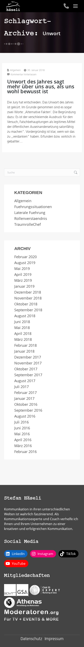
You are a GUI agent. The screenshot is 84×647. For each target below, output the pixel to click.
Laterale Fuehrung (29, 212)
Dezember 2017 (27, 357)
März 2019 (23, 280)
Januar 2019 (24, 286)
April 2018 (22, 333)
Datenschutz (31, 639)
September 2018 (28, 310)
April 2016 (22, 440)
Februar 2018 (25, 345)
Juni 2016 (22, 428)
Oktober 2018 (25, 304)
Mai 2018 (22, 327)
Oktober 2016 (25, 404)
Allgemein (15, 70)
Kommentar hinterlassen (23, 74)
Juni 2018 (22, 322)
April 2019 (22, 274)
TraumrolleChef (27, 224)
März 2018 (23, 339)
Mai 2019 (22, 268)
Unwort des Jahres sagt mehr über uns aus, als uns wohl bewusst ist (40, 86)
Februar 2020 (25, 257)
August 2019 (24, 262)
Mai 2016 (22, 434)
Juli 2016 (21, 422)
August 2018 (24, 316)
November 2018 (28, 298)
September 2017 (28, 375)
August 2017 (24, 381)
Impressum (54, 639)
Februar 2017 (25, 392)
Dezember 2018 (27, 292)
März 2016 (23, 445)
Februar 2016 (25, 451)
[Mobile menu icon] (75, 6)
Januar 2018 (24, 351)
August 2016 (24, 416)
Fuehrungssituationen (33, 206)
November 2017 (28, 363)
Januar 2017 (24, 398)
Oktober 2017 (25, 369)
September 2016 (28, 410)
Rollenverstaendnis (30, 218)
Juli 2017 (21, 386)
